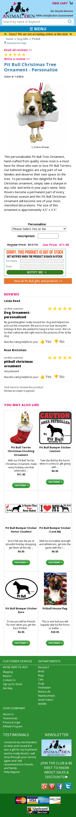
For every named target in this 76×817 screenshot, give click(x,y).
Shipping (8, 672)
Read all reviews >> (18, 50)
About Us (8, 714)
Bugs (41, 675)
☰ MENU (38, 29)
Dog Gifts (22, 39)
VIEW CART (60, 3)
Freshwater (44, 687)
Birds (41, 671)
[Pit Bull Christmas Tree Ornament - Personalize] (38, 148)
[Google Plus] (44, 788)
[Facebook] (60, 788)
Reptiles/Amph (46, 695)
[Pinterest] (51, 788)
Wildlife (42, 704)
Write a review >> (17, 59)
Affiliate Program (12, 726)
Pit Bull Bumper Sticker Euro (21, 610)
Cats (40, 679)
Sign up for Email (12, 684)
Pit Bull (36, 39)
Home (9, 39)
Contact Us (9, 680)
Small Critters (45, 700)
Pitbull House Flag (55, 608)
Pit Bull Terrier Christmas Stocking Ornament (21, 451)
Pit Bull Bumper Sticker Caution (55, 449)
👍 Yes (45, 341)
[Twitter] (68, 788)
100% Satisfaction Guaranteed (54, 15)
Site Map (8, 688)
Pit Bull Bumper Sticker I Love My (55, 530)
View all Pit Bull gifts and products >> (38, 281)
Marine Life (44, 691)
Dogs (41, 683)
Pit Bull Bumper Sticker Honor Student (21, 530)
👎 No (59, 341)
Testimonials (10, 718)
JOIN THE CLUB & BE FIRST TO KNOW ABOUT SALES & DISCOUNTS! (56, 770)
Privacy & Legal (11, 722)
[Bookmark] (15, 43)
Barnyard (43, 667)
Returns (7, 676)
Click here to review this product (23, 387)
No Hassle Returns (61, 11)
